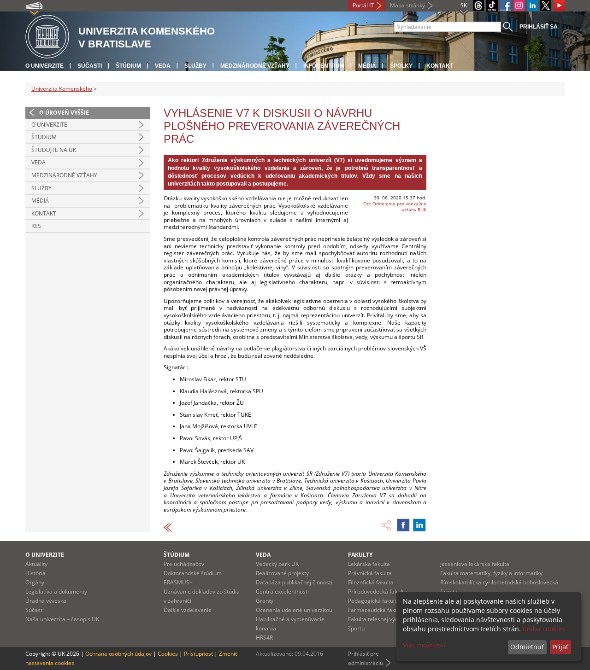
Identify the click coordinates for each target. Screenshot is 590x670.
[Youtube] (559, 5)
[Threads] (478, 5)
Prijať (560, 646)
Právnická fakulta (370, 573)
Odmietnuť (527, 646)
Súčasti (89, 66)
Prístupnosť (198, 654)
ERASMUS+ (178, 582)
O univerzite (44, 66)
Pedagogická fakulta (374, 601)
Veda (163, 66)
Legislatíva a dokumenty (56, 591)
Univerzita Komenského (61, 89)
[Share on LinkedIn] (419, 525)
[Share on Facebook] (403, 525)
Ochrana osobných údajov (118, 654)
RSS (36, 226)
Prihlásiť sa (538, 26)
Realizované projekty (282, 573)
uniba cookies (544, 628)
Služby (195, 66)
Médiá (367, 66)
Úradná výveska (45, 601)
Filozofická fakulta (371, 582)
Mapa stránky (407, 5)
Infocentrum (323, 66)
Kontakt (439, 66)
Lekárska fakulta (369, 564)
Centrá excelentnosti (282, 591)
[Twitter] (545, 5)
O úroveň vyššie (64, 113)
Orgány (34, 582)
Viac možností (424, 645)
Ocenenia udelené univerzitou (294, 610)
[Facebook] (505, 5)
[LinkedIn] (532, 5)
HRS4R (264, 637)
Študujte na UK (53, 150)
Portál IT (363, 5)
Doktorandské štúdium (193, 573)
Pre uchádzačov (184, 564)
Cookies (168, 654)
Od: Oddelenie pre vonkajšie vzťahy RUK (394, 206)
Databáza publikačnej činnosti (294, 582)
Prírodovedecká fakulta (377, 591)
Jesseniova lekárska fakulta (474, 564)
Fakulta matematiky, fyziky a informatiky (491, 573)
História (35, 573)
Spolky (401, 66)
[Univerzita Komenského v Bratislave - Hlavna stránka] (47, 37)
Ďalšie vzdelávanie (188, 610)
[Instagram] (519, 5)
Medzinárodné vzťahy (254, 66)
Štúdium (128, 66)
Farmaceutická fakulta (376, 610)
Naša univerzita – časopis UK (62, 619)
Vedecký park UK (277, 564)
